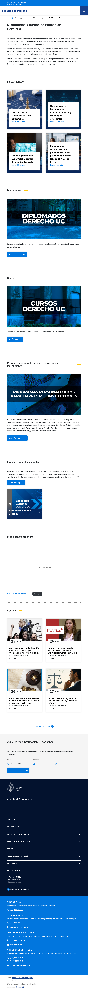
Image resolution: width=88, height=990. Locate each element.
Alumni (10, 849)
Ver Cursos (15, 339)
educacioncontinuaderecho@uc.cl (47, 764)
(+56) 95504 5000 (16, 923)
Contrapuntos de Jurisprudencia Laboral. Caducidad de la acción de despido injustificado (24, 700)
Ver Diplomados (17, 254)
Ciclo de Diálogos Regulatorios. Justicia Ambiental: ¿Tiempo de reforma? (62, 700)
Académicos (13, 827)
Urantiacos (18, 981)
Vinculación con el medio (20, 841)
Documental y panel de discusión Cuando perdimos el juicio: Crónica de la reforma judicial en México (24, 650)
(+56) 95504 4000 (16, 910)
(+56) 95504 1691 (16, 958)
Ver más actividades (43, 726)
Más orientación (16, 944)
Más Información (17, 438)
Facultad (11, 819)
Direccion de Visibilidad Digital (22, 978)
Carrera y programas (22, 18)
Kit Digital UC (20, 987)
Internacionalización (18, 856)
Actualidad (13, 863)
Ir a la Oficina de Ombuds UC (20, 965)
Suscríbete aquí (16, 483)
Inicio (9, 18)
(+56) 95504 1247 (16, 961)
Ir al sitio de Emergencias (19, 927)
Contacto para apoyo (17, 940)
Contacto (18, 770)
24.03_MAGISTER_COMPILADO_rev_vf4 (19, 594)
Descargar (37, 594)
